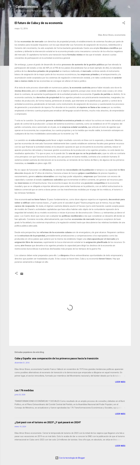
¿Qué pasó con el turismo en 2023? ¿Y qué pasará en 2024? (48, 422)
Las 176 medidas (24, 390)
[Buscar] (129, 7)
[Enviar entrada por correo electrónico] (21, 274)
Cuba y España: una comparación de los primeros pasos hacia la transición (56, 358)
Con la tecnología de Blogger (72, 458)
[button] (123, 23)
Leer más (120, 382)
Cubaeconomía (27, 6)
